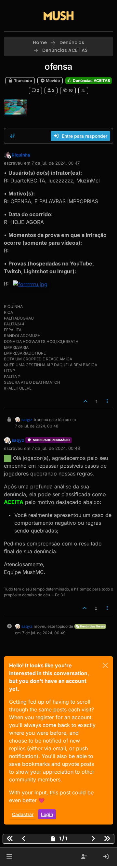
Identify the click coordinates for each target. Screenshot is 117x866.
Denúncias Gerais (92, 626)
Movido (52, 80)
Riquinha (21, 155)
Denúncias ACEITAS (91, 80)
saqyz (26, 419)
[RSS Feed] (83, 90)
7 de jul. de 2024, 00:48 (56, 448)
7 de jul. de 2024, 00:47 (56, 163)
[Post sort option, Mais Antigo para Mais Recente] (13, 136)
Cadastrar (22, 814)
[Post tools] (107, 401)
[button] (9, 856)
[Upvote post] (85, 401)
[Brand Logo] (58, 15)
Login (47, 814)
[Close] (105, 665)
